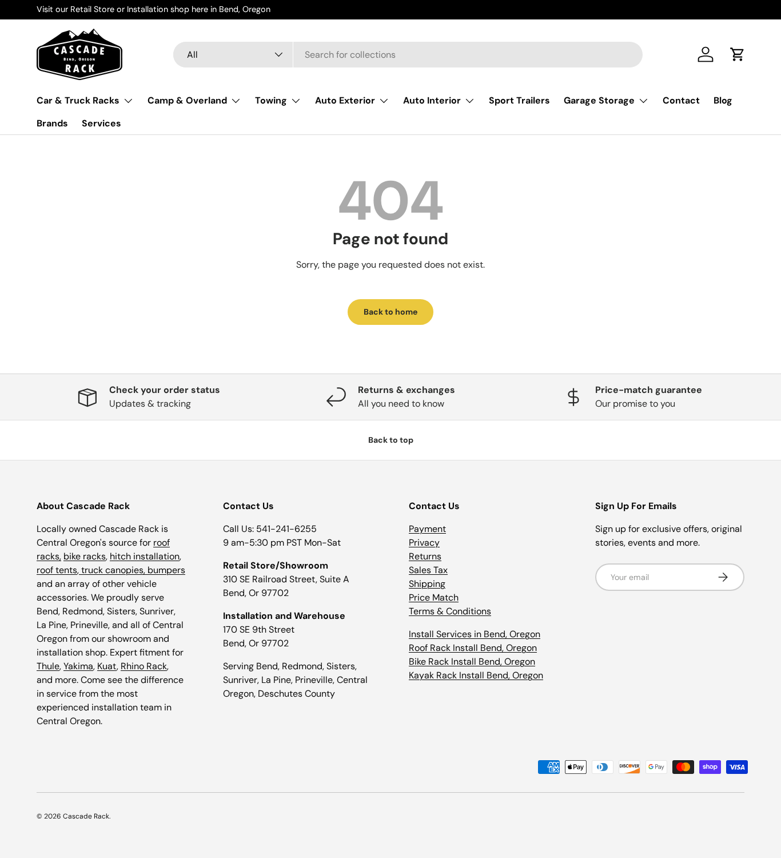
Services (101, 123)
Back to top (390, 440)
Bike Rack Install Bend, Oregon (472, 662)
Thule (48, 666)
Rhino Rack (144, 666)
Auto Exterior (345, 100)
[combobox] (408, 54)
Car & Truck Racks (78, 100)
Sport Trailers (519, 100)
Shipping (427, 584)
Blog (723, 100)
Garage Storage (599, 100)
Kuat (107, 666)
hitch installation (145, 556)
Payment (427, 529)
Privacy (424, 543)
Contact (681, 100)
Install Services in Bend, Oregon (474, 634)
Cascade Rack (86, 816)
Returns (425, 556)
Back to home (390, 312)
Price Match (434, 597)
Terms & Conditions (450, 611)
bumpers (166, 570)
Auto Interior (432, 100)
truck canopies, (113, 570)
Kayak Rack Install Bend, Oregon (476, 675)
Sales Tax (428, 570)
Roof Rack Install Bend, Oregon (473, 648)
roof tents (57, 570)
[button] (737, 54)
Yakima (78, 666)
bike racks (84, 556)
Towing (271, 100)
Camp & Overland (187, 100)
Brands (52, 123)
